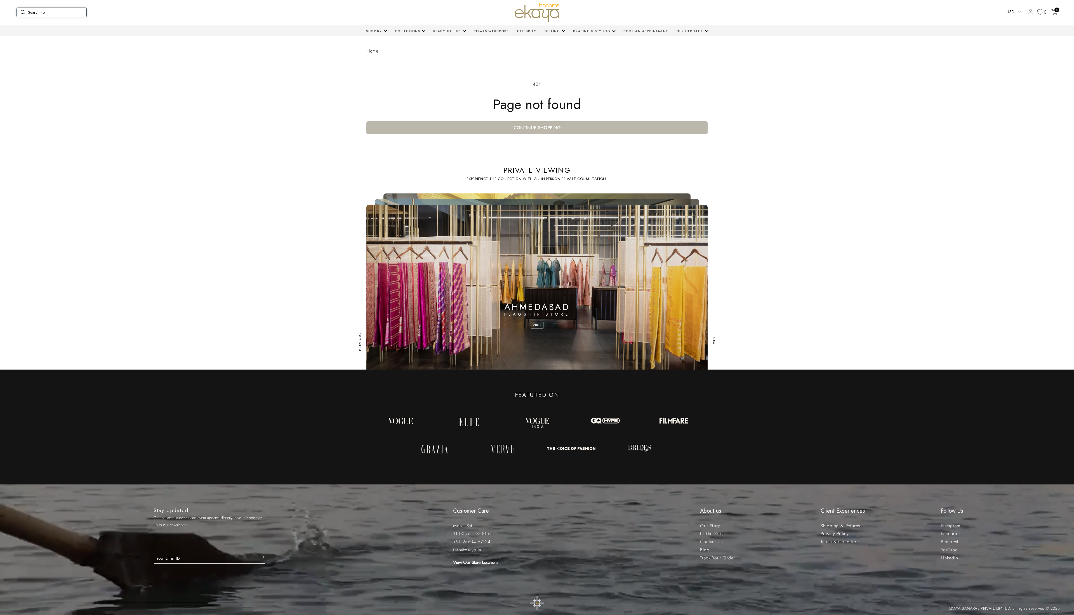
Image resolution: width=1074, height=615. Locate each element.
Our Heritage (690, 31)
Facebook (951, 533)
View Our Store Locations (475, 562)
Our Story (710, 525)
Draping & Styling (591, 31)
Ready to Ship (447, 31)
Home (372, 51)
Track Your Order (717, 558)
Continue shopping (537, 127)
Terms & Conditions (841, 541)
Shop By (374, 31)
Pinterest (949, 541)
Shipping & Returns (840, 525)
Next (714, 341)
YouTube (949, 550)
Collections (407, 31)
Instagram (950, 525)
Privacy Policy (835, 533)
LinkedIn (949, 558)
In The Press (712, 533)
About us (710, 511)
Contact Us (711, 541)
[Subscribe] (254, 557)
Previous (359, 341)
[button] (376, 31)
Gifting (552, 31)
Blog (704, 550)
